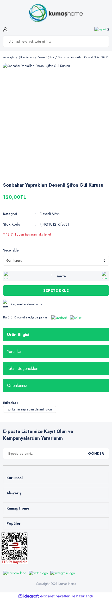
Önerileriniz (17, 385)
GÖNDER (96, 453)
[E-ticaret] (55, 596)
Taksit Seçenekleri (22, 368)
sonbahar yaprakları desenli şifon (30, 409)
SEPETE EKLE (56, 290)
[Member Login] (5, 29)
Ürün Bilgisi (18, 335)
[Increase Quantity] (105, 276)
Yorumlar (14, 351)
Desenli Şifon (50, 213)
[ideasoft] (28, 596)
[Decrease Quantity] (7, 276)
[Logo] (56, 13)
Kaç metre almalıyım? (26, 304)
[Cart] (101, 29)
